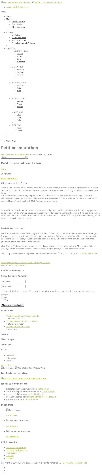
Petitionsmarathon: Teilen (18, 326)
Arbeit (19, 104)
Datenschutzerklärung (16, 447)
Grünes (19, 88)
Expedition (10, 48)
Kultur (19, 120)
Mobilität (20, 101)
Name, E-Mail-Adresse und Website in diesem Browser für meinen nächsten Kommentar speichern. (49, 291)
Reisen (19, 128)
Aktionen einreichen (19, 40)
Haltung (20, 54)
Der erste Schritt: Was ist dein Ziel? (41, 396)
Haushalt (20, 72)
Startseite (5, 154)
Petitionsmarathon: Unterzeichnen (25, 262)
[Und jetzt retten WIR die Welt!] (31, 2)
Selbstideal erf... (12, 426)
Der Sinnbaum (11, 415)
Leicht (4, 169)
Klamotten (21, 61)
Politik (19, 117)
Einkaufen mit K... (12, 437)
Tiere (19, 91)
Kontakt (10, 455)
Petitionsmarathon (19, 154)
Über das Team (17, 24)
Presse (9, 458)
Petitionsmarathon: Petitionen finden (23, 316)
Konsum (20, 107)
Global (19, 130)
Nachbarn (20, 85)
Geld (19, 114)
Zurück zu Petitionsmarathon (14, 265)
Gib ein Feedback (18, 27)
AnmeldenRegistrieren (17, 7)
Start (8, 16)
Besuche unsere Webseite (75, 462)
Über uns (10, 19)
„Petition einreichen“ (89, 253)
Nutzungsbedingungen (16, 450)
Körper (19, 56)
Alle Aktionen (17, 35)
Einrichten (20, 69)
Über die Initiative (18, 22)
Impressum (11, 452)
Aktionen (10, 32)
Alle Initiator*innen (19, 38)
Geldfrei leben (42, 388)
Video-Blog (11, 141)
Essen (19, 59)
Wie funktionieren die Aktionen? (23, 43)
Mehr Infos (6, 365)
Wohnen (20, 75)
